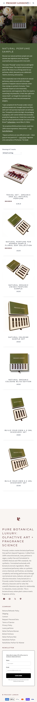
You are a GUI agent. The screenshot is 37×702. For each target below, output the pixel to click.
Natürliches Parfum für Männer (13, 643)
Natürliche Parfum (8, 640)
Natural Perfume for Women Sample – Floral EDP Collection (18, 243)
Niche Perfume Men (9, 637)
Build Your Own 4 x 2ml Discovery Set (18, 431)
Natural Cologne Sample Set (18, 338)
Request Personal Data (10, 619)
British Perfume (8, 634)
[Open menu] (4, 3)
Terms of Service (8, 622)
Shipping (5, 614)
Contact (5, 616)
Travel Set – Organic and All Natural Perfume (18, 196)
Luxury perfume (7, 628)
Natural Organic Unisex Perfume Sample (18, 287)
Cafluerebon (11, 122)
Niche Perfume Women (10, 631)
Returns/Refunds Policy (10, 611)
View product (18, 192)
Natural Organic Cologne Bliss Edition (18, 380)
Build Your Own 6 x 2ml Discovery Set (18, 482)
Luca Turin (22, 137)
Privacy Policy (7, 625)
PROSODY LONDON (11, 695)
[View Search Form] (33, 3)
